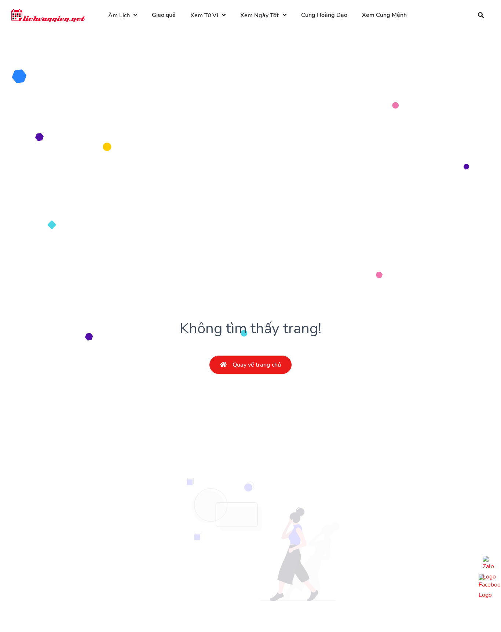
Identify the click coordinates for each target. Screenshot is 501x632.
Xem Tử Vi (204, 15)
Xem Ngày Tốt (259, 15)
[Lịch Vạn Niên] (48, 15)
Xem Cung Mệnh (384, 15)
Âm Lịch (119, 15)
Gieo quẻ (164, 15)
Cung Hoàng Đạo (324, 15)
